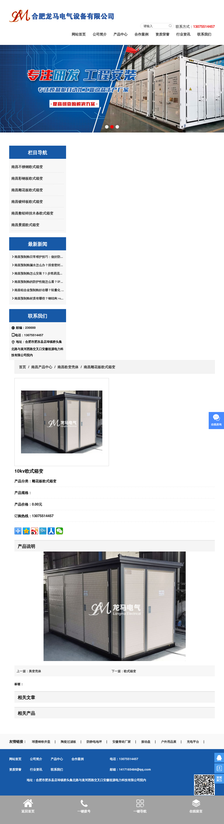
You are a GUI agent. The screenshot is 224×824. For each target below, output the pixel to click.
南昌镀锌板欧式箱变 (27, 201)
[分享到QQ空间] (26, 530)
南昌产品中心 (41, 366)
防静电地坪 (94, 741)
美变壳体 (35, 671)
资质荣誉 (163, 34)
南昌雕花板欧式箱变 (27, 189)
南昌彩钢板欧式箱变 (27, 178)
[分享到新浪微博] (34, 530)
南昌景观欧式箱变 (25, 224)
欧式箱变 (130, 671)
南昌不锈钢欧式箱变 (27, 166)
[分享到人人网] (51, 530)
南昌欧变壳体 (68, 366)
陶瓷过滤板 (68, 741)
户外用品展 (168, 741)
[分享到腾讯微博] (42, 530)
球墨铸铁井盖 (41, 741)
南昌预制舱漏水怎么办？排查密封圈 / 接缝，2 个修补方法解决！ (58, 265)
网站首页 (79, 34)
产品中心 (121, 34)
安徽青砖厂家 (121, 741)
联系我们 (204, 34)
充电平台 (193, 741)
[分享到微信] (59, 530)
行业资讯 (183, 34)
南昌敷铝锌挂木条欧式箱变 (32, 213)
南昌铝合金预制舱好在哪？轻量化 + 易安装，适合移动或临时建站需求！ (63, 290)
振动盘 (145, 741)
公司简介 (100, 34)
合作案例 (142, 34)
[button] (106, 127)
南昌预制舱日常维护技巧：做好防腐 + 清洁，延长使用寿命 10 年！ (59, 256)
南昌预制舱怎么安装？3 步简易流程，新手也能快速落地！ (53, 273)
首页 (22, 366)
